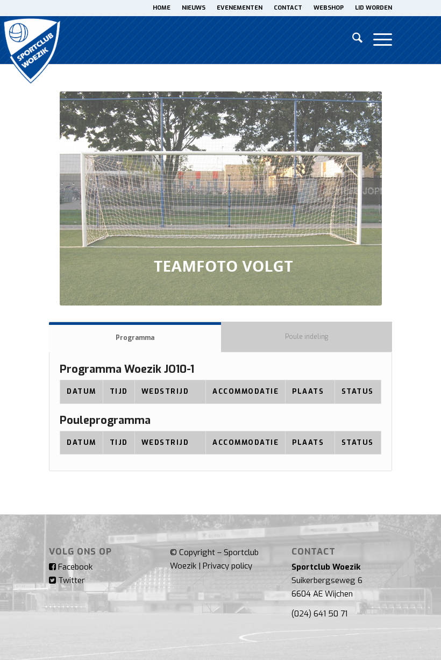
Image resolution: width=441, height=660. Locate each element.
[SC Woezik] (31, 40)
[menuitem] (161, 8)
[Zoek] (352, 40)
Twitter (70, 580)
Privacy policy (227, 565)
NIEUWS (193, 8)
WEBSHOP (329, 8)
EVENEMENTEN (239, 8)
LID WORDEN (373, 8)
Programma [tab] (135, 337)
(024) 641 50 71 (319, 613)
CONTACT (288, 8)
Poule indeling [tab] (306, 336)
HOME (161, 8)
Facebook (74, 567)
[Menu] (377, 40)
